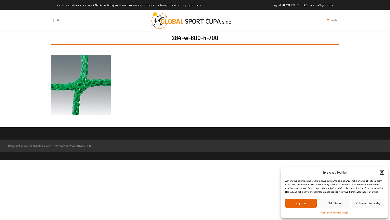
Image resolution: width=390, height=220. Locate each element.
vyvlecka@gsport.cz (320, 5)
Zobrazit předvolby (368, 203)
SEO (91, 145)
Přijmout (301, 203)
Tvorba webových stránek (70, 145)
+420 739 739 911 (288, 5)
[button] (382, 172)
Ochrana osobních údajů (334, 212)
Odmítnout (335, 203)
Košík (333, 20)
